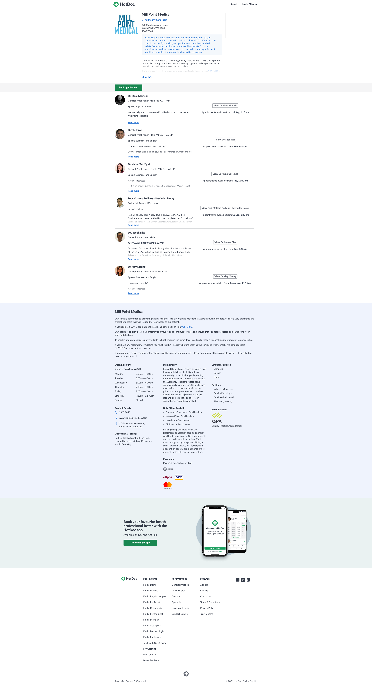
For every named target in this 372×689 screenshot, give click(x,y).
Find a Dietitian (151, 620)
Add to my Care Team (156, 20)
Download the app (140, 543)
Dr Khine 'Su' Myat (139, 164)
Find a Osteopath (152, 625)
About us (205, 585)
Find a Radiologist (152, 637)
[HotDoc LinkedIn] (243, 580)
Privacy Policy (207, 608)
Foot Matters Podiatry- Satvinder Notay (151, 198)
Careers (204, 591)
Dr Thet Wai (135, 130)
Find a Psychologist (153, 614)
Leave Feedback (151, 660)
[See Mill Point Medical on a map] (241, 25)
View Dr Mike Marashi (225, 105)
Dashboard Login (180, 608)
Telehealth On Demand (155, 643)
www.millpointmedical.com (133, 418)
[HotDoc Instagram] (248, 580)
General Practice (180, 585)
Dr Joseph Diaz (136, 233)
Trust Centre (206, 614)
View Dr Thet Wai (225, 140)
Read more (133, 122)
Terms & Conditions (210, 602)
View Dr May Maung (225, 276)
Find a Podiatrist (151, 602)
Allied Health (178, 591)
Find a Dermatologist (154, 631)
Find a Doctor (150, 585)
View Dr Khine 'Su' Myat (225, 174)
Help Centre (149, 655)
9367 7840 (186, 327)
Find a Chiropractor (153, 608)
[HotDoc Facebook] (237, 580)
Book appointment (128, 87)
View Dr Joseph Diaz (225, 242)
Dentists (176, 596)
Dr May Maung (136, 267)
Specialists (177, 602)
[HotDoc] (124, 4)
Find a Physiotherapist (154, 596)
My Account (149, 649)
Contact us (205, 596)
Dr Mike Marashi (138, 96)
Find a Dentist (150, 591)
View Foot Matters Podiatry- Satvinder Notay (225, 208)
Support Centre (180, 614)
